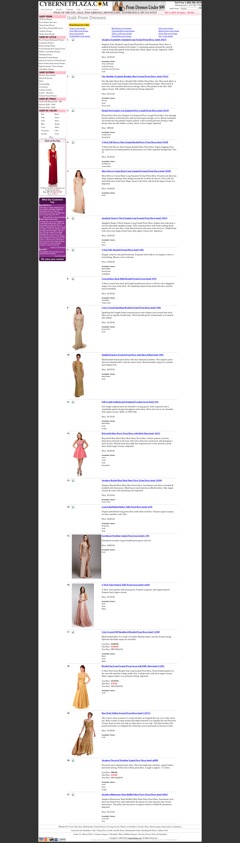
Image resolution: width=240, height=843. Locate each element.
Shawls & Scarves (45, 78)
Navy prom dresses (166, 36)
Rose (104, 531)
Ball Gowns (58, 28)
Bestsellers (87, 830)
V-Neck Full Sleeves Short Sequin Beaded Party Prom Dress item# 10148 (135, 142)
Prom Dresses (46, 9)
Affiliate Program (130, 834)
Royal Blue (106, 465)
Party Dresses (44, 63)
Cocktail (140, 827)
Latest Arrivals (76, 830)
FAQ (78, 9)
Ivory (43, 127)
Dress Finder (174, 8)
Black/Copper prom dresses (169, 31)
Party (147, 827)
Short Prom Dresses (46, 28)
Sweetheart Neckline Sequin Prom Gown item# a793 (125, 536)
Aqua (104, 457)
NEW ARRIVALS (94, 12)
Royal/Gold (106, 137)
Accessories (43, 87)
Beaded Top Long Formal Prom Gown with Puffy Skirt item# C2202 (133, 666)
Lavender (105, 818)
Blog (120, 834)
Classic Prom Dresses (47, 34)
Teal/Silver (105, 300)
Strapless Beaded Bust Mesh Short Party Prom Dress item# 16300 (132, 480)
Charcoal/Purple (108, 64)
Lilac (56, 130)
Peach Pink (106, 106)
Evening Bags (44, 84)
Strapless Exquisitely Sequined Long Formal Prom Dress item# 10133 (134, 39)
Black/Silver (106, 376)
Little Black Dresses (46, 69)
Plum (103, 787)
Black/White (106, 269)
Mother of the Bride (128, 827)
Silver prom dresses (166, 28)
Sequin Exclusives (46, 60)
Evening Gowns (113, 827)
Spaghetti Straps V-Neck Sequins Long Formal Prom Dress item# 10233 (134, 218)
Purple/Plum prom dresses (121, 36)
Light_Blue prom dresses (78, 31)
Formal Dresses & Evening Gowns (52, 49)
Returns (59, 9)
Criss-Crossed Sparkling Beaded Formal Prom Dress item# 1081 (131, 307)
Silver (57, 121)
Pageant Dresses (45, 66)
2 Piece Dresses (57, 66)
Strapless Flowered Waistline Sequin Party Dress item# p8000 (130, 760)
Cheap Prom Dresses (46, 25)
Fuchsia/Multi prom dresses (79, 36)
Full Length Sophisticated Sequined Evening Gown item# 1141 (130, 402)
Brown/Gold (106, 271)
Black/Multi (106, 423)
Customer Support (91, 9)
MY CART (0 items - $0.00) (179, 12)
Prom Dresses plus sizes (48, 22)
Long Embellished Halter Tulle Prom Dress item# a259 (127, 507)
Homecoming (155, 827)
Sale (94, 830)
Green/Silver (106, 166)
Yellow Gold (106, 303)
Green (57, 117)
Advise (122, 830)
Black (57, 114)
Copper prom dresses (77, 28)
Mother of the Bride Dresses (49, 52)
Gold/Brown (106, 164)
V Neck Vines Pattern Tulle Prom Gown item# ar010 (126, 585)
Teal (103, 821)
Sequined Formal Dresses (48, 57)
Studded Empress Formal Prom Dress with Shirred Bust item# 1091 (133, 355)
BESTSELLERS (112, 12)
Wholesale (113, 834)
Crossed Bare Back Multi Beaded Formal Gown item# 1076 (129, 278)
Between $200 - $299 (47, 107)
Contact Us (77, 834)
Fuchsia (44, 134)
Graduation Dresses (46, 43)
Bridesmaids (88, 827)
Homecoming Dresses (47, 46)
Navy (103, 245)
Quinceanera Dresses (57, 63)
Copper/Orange (107, 66)
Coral (57, 134)
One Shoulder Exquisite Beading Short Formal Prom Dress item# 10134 (135, 76)
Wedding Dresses (45, 55)
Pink (43, 117)
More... (52, 137)
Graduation (177, 827)
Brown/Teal (106, 329)
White (57, 127)
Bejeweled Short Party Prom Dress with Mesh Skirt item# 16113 (131, 433)
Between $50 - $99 (55, 102)
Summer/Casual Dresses (48, 96)
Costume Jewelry (45, 90)
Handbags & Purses (149, 830)
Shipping (69, 9)
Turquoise (45, 130)
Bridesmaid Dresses (57, 40)
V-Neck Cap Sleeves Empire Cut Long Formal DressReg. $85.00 (52, 190)
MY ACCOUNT (149, 12)
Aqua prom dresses (76, 33)
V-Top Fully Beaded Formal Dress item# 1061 (123, 250)
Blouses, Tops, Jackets (47, 75)
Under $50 (43, 102)
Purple (57, 124)
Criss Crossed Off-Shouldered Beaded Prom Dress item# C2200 (131, 632)
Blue (43, 124)
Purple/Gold (106, 135)
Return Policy (88, 834)
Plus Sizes (78, 827)
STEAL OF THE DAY (64, 12)
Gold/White (106, 274)
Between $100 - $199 (47, 104)
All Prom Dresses (45, 19)
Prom (71, 827)
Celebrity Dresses (45, 31)
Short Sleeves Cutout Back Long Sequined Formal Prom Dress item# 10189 (136, 171)
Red (42, 114)
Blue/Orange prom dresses (121, 28)
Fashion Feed (163, 830)
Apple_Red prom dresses (168, 33)
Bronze (104, 100)
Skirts (41, 81)
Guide (110, 830)
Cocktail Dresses (59, 60)
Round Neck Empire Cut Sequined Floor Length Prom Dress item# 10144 (135, 110)
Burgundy (105, 526)
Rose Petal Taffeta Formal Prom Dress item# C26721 (126, 713)
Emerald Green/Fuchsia (111, 69)
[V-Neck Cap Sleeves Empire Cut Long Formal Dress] (52, 186)
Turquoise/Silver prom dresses (123, 31)
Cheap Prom (101, 830)
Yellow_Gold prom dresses (122, 33)
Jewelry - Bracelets (46, 93)
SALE (80, 12)
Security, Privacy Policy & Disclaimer (153, 834)
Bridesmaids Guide (133, 830)
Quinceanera (166, 827)
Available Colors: (108, 61)
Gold (43, 121)
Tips (115, 830)
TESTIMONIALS (130, 12)
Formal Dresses (100, 827)
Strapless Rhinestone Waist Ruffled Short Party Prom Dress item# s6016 (135, 794)
